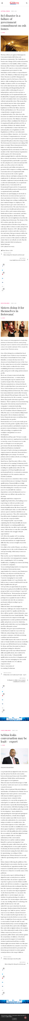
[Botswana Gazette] (14, 3)
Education (3, 303)
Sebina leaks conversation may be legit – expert (14, 738)
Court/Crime (4, 730)
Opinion (8, 11)
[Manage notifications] (25, 1017)
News (8, 303)
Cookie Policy (8, 1016)
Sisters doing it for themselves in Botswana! (12, 311)
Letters (3, 11)
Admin (3, 32)
